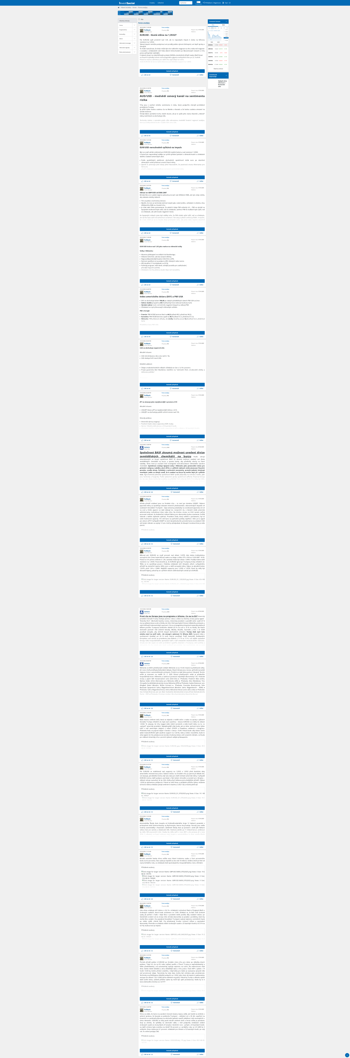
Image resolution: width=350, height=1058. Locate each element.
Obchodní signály (124, 47)
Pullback (147, 30)
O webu (152, 3)
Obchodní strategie (125, 43)
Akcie (121, 39)
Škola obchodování (125, 52)
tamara (147, 447)
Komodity (122, 34)
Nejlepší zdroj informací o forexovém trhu (222, 83)
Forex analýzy (142, 7)
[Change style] (223, 2)
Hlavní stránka (126, 7)
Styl (226, 3)
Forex (134, 7)
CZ (230, 3)
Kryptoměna (123, 30)
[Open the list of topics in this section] (134, 25)
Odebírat (193, 31)
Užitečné (161, 3)
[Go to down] (347, 1055)
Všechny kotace (218, 68)
